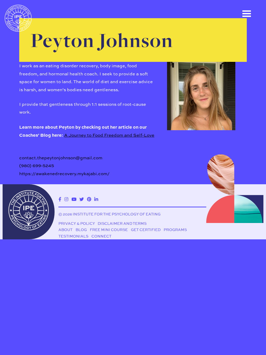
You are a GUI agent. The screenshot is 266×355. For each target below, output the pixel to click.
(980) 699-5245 (36, 165)
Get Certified (146, 229)
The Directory (32, 45)
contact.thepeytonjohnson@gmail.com (60, 158)
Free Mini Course (109, 229)
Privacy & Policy (76, 223)
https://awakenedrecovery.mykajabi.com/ (64, 173)
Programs (175, 229)
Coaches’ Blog (33, 69)
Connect (101, 236)
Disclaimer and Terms (122, 223)
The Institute (31, 92)
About (65, 229)
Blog (81, 229)
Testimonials (73, 236)
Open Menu (246, 13)
